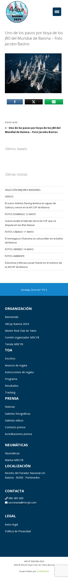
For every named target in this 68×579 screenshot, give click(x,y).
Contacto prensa (15, 427)
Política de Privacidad (18, 531)
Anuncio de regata (16, 365)
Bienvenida (11, 317)
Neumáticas (12, 453)
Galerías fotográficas (17, 413)
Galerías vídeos (14, 420)
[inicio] (22, 11)
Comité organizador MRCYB (22, 337)
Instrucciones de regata (19, 372)
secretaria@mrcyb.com (22, 502)
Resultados (12, 385)
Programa (11, 379)
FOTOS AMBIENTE (15, 256)
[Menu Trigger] (57, 12)
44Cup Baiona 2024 (17, 324)
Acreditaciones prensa (18, 434)
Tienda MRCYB (14, 344)
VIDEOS (9, 196)
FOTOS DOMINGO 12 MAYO (20, 214)
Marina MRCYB (14, 460)
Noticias (10, 406)
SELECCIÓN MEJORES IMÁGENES (23, 190)
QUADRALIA (43, 571)
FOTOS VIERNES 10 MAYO (19, 249)
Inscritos (10, 358)
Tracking (10, 392)
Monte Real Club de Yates (20, 330)
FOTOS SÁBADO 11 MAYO (19, 231)
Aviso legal (11, 524)
